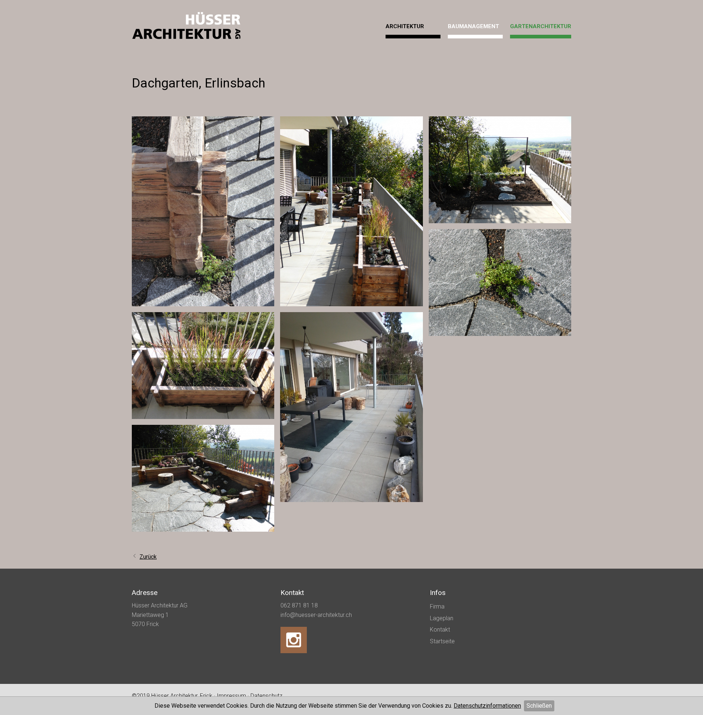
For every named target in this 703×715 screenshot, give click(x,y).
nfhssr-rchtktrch (317, 614)
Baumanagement (473, 26)
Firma (437, 606)
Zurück (148, 556)
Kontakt (440, 629)
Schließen (539, 705)
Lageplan (441, 618)
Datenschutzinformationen (487, 705)
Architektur (405, 26)
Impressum (231, 695)
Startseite (442, 641)
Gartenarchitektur (540, 26)
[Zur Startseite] (187, 27)
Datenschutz (266, 695)
